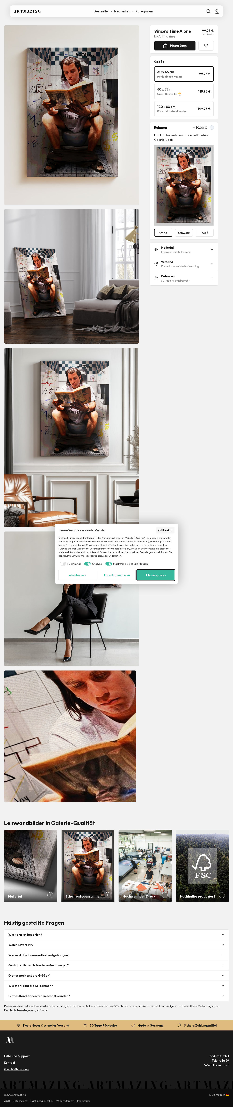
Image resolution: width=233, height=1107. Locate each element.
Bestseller (101, 11)
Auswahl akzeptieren (117, 575)
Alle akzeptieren (155, 575)
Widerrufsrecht (65, 1101)
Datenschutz (20, 1101)
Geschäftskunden (16, 1069)
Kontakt (9, 1063)
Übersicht (166, 530)
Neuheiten (122, 11)
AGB (7, 1101)
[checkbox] (70, 564)
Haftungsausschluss (42, 1101)
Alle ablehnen (77, 575)
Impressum (83, 1101)
